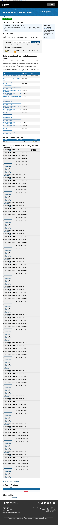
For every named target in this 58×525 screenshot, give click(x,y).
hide (12, 147)
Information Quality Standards (26, 518)
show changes (14, 497)
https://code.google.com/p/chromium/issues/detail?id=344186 (12, 116)
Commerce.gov (35, 518)
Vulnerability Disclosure (31, 517)
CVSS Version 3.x (26, 42)
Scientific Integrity (15, 518)
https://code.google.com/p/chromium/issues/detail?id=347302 (12, 126)
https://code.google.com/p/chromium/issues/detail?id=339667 (12, 97)
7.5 (15, 51)
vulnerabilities (7, 18)
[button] (51, 4)
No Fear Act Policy (40, 517)
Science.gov (41, 518)
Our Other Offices (16, 512)
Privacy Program (17, 517)
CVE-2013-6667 (47, 28)
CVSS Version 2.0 (35, 42)
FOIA (46, 517)
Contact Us (10, 512)
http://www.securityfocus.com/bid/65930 (12, 82)
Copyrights (24, 517)
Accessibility (11, 517)
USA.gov (46, 518)
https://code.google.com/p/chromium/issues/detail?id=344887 (12, 119)
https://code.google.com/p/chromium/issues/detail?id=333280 (12, 94)
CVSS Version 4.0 (17, 42)
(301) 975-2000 (5, 510)
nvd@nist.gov (23, 70)
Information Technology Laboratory (11, 10)
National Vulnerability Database (17, 13)
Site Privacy (6, 517)
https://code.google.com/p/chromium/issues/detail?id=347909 (12, 129)
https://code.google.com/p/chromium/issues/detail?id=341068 (12, 107)
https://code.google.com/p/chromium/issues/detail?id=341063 (12, 103)
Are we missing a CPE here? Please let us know (11, 481)
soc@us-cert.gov (52, 510)
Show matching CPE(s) (8, 150)
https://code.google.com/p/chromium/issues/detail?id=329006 (12, 84)
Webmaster (4, 512)
